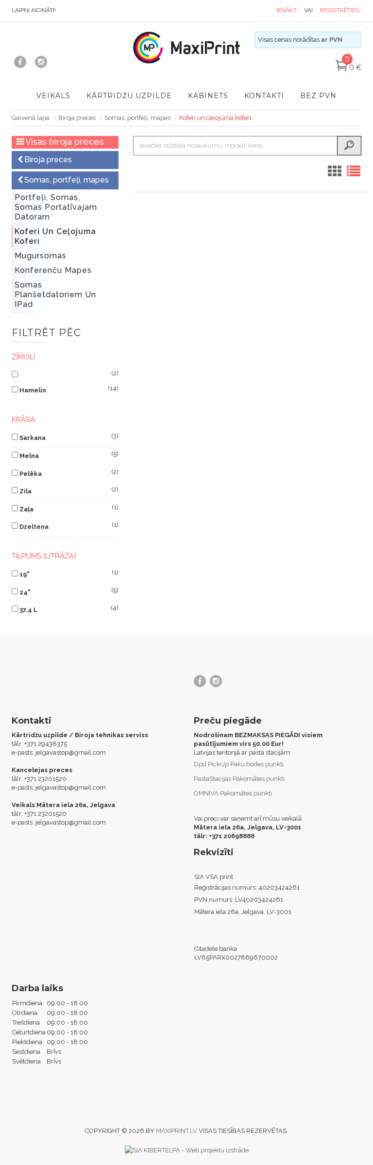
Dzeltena (34, 526)
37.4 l (28, 609)
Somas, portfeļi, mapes (137, 117)
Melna (29, 455)
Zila (25, 491)
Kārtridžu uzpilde (129, 95)
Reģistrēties (339, 10)
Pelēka (30, 473)
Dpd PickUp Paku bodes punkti (239, 764)
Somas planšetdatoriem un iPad (55, 294)
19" (24, 574)
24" (25, 592)
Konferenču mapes (53, 270)
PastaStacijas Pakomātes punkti (239, 778)
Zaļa (26, 509)
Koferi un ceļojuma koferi (215, 117)
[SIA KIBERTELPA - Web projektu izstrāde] (187, 1149)
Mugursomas (41, 255)
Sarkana (32, 437)
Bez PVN (318, 95)
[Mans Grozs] (342, 67)
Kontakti (264, 95)
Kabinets (208, 95)
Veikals (53, 95)
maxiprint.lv (176, 1130)
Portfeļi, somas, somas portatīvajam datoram (56, 207)
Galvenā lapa (31, 117)
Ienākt (286, 10)
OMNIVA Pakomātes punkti (233, 793)
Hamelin (32, 390)
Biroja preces (77, 117)
